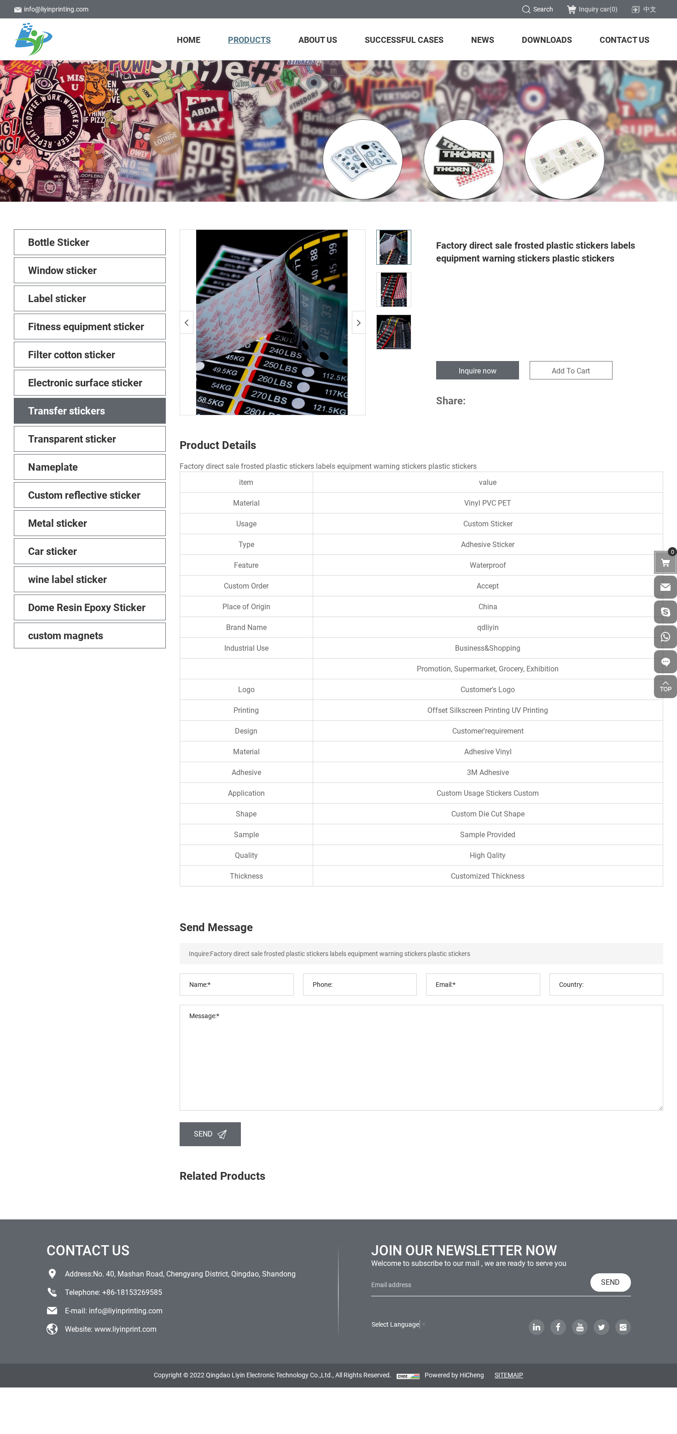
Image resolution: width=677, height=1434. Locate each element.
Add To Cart (571, 370)
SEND (203, 1133)
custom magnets (65, 635)
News (482, 39)
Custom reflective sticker (84, 494)
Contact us (624, 39)
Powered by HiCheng (454, 1374)
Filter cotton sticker (71, 354)
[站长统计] (408, 1375)
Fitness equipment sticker (86, 326)
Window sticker (62, 270)
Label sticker (57, 298)
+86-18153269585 (132, 1292)
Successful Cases (404, 39)
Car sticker (52, 551)
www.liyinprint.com (125, 1329)
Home (188, 39)
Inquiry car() (598, 9)
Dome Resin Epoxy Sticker (87, 607)
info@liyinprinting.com (56, 9)
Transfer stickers (66, 410)
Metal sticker (57, 523)
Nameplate (53, 466)
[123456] (665, 636)
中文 (649, 9)
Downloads (547, 39)
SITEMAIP (509, 1374)
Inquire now (477, 370)
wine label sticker (67, 579)
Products (249, 39)
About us (317, 39)
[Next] (359, 322)
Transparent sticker (72, 438)
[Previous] (186, 322)
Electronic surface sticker (85, 382)
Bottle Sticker (58, 242)
